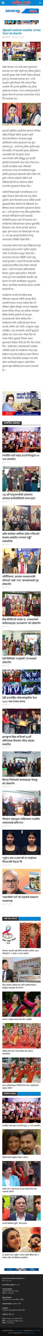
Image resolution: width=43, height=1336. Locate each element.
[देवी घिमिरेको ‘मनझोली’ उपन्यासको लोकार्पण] (21, 642)
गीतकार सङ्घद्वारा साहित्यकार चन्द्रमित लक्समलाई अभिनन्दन (21, 821)
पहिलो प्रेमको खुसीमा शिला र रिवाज (15, 1157)
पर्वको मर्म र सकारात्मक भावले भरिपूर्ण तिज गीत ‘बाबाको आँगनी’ (19, 1190)
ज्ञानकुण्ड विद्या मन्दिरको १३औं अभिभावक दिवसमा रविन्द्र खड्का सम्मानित (18, 740)
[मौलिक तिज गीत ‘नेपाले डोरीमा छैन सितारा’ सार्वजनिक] (21, 1036)
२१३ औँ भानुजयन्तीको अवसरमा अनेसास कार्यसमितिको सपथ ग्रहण (18, 496)
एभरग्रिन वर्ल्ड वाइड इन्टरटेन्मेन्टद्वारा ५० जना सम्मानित (20, 457)
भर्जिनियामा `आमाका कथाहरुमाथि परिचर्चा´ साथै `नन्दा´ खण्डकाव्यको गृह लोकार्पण (20, 580)
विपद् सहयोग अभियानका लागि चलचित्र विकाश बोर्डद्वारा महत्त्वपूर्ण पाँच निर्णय (19, 986)
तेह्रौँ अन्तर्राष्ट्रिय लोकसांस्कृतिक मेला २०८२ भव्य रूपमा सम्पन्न (19, 700)
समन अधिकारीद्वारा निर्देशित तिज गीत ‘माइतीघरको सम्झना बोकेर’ (20, 1087)
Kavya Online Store (29, 1333)
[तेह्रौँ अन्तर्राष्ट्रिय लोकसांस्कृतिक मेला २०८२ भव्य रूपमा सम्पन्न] (21, 682)
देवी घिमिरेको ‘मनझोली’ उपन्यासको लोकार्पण (19, 660)
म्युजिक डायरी (7, 37)
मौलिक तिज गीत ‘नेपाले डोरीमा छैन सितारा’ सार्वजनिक (17, 1052)
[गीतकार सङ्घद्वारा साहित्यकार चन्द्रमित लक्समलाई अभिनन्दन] (21, 803)
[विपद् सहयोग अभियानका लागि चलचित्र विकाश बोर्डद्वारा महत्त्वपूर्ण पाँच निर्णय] (21, 970)
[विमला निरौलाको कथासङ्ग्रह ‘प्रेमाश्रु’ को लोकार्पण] (21, 764)
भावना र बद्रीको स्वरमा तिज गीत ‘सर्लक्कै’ (17, 1019)
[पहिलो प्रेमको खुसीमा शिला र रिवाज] (21, 1142)
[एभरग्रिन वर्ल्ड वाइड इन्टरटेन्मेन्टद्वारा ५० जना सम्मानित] (21, 439)
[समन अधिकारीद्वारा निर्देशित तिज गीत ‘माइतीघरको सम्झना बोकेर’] (21, 1070)
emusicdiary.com (18, 1330)
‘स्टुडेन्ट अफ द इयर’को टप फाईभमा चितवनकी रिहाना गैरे (19, 860)
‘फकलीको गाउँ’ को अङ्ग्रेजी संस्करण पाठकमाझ (20, 899)
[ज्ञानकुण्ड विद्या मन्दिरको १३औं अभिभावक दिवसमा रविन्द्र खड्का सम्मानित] (21, 721)
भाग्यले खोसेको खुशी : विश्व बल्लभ (14, 1223)
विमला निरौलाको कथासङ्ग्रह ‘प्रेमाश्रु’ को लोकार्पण (20, 782)
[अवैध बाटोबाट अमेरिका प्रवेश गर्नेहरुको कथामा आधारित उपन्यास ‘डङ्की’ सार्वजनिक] (21, 517)
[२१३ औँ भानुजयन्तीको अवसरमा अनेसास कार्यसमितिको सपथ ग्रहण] (21, 478)
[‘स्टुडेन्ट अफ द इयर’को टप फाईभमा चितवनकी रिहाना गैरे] (21, 842)
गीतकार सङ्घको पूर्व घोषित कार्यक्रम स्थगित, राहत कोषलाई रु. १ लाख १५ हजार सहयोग (20, 952)
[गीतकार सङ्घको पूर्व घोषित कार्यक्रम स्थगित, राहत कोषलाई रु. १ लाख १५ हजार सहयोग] (21, 935)
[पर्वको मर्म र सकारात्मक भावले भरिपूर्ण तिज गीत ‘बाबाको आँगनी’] (21, 1173)
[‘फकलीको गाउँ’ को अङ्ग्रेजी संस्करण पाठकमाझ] (21, 881)
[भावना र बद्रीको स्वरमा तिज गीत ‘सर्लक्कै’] (21, 1004)
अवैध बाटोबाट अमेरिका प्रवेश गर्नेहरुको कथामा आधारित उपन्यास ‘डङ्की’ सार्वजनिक (20, 537)
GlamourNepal (36, 1330)
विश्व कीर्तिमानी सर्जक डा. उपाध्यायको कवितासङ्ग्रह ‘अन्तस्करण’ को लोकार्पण (21, 621)
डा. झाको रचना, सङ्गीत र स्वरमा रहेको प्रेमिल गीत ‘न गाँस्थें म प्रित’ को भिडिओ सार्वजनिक (20, 1256)
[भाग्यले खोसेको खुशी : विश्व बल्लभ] (21, 1208)
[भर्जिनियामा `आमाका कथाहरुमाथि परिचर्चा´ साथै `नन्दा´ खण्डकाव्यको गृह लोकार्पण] (21, 560)
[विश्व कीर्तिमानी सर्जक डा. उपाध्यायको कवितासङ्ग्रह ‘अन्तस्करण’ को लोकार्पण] (21, 603)
